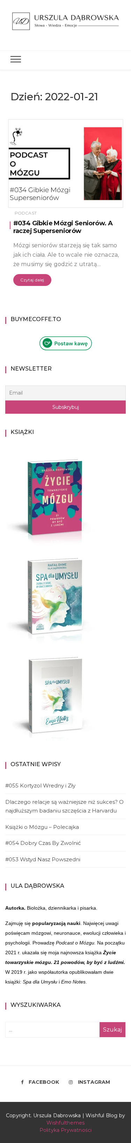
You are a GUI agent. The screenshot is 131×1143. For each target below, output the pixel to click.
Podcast (26, 213)
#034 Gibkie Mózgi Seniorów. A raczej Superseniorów (63, 227)
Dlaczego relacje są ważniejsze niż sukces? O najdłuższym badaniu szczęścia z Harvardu (64, 806)
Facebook (44, 1082)
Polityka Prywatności (65, 1130)
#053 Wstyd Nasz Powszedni (42, 859)
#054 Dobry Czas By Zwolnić (43, 843)
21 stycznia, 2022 (96, 200)
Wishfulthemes (65, 1123)
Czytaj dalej (32, 279)
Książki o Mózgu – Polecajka (42, 827)
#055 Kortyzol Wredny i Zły (40, 785)
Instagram (94, 1082)
